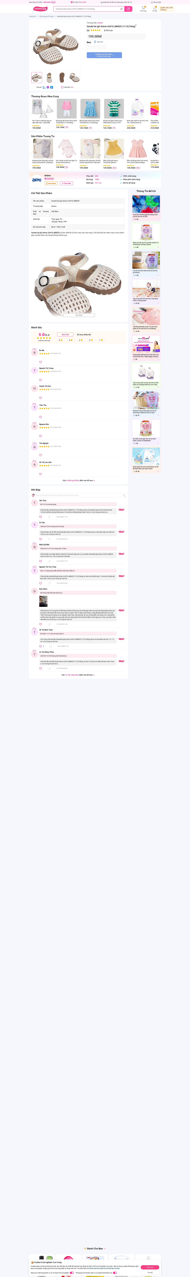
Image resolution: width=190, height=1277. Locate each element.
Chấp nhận (150, 1267)
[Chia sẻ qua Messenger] (48, 87)
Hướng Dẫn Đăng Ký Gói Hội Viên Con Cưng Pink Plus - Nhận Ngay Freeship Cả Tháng (146, 356)
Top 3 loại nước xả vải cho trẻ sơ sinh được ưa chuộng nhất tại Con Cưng (145, 383)
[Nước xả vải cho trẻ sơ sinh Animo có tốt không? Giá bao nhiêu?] (158, 247)
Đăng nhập (157, 2)
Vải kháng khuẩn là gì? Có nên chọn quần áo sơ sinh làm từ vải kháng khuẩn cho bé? (145, 328)
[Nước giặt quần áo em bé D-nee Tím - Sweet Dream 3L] (137, 109)
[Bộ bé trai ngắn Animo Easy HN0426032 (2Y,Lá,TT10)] (114, 109)
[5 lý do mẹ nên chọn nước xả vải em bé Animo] (158, 275)
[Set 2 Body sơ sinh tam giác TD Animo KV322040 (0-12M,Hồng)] (66, 148)
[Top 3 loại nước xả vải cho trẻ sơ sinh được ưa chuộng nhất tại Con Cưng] (158, 387)
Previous (32, 116)
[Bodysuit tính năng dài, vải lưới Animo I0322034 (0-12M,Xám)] (43, 148)
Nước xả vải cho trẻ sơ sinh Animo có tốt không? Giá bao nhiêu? (145, 243)
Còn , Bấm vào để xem (78, 480)
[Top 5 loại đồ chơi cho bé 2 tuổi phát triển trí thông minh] (158, 303)
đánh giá (100, 30)
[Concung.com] (40, 9)
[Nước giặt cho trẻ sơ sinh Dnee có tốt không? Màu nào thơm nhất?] (158, 471)
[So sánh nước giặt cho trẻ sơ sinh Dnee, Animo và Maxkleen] (158, 443)
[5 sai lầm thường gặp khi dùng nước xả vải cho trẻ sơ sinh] (158, 219)
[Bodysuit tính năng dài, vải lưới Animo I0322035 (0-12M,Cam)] (90, 148)
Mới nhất (65, 335)
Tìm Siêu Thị (79, 2)
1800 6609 (46, 2)
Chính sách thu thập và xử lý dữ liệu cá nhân (104, 1268)
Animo (100, 23)
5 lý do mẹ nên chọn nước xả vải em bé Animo (145, 271)
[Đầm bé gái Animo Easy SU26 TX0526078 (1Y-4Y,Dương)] (90, 109)
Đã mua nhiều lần (84, 335)
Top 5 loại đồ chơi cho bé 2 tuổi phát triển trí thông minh (145, 299)
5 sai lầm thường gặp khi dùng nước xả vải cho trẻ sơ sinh (145, 215)
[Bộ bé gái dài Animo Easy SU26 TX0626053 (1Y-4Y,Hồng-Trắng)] (66, 109)
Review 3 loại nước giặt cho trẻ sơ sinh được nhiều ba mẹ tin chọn (144, 411)
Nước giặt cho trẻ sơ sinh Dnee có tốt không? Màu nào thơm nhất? (145, 468)
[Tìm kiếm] (128, 9)
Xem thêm (79, 315)
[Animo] (36, 180)
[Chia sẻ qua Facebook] (51, 87)
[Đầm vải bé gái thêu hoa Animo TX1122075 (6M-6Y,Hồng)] (137, 148)
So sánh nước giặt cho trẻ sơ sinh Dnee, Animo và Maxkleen (144, 439)
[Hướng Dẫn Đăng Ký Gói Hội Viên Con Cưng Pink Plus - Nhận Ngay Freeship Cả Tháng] (158, 359)
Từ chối (150, 1272)
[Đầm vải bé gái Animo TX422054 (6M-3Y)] (114, 148)
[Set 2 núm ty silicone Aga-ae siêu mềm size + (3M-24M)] (43, 109)
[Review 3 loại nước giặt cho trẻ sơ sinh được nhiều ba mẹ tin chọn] (158, 415)
